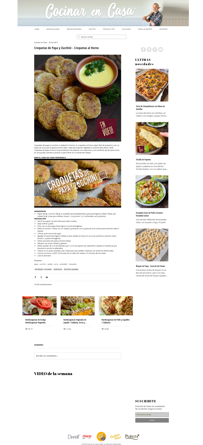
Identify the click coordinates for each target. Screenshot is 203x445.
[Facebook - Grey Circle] (143, 49)
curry (56, 264)
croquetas (73, 264)
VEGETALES (58, 269)
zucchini (43, 264)
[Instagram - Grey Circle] (149, 49)
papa (36, 264)
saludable (63, 264)
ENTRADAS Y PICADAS (43, 269)
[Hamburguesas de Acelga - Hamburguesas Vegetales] (39, 305)
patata (50, 264)
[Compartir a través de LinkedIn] (47, 277)
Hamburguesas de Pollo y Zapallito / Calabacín (116, 321)
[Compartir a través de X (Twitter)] (41, 277)
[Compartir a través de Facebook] (35, 277)
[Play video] (77, 183)
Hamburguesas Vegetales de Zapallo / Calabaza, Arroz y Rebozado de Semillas (74, 321)
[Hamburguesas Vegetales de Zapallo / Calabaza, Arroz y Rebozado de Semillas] (78, 305)
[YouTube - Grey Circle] (160, 49)
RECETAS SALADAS (71, 269)
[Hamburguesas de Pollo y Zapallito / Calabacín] (116, 305)
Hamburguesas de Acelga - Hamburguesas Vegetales (36, 321)
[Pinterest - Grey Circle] (154, 49)
